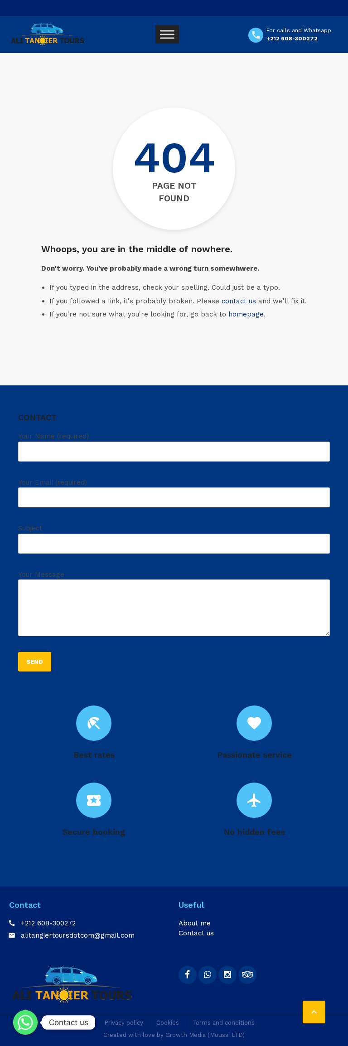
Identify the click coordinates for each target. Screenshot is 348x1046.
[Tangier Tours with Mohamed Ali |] (47, 34)
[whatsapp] (207, 975)
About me (195, 923)
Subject (30, 528)
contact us (239, 301)
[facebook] (188, 975)
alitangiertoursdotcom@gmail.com (78, 935)
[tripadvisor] (247, 975)
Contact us (196, 933)
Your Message (41, 574)
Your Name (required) (53, 436)
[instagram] (227, 975)
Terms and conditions (223, 1022)
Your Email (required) (52, 482)
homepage (246, 314)
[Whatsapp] (25, 1022)
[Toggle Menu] (167, 34)
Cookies (167, 1022)
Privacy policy (123, 1022)
